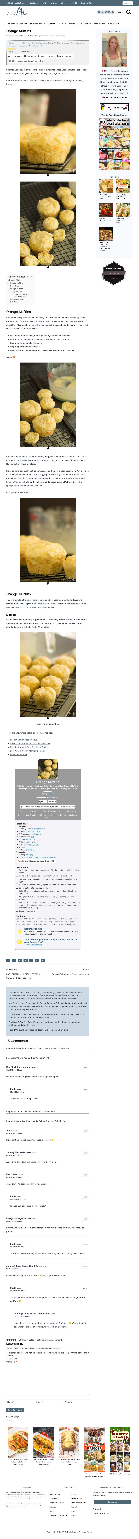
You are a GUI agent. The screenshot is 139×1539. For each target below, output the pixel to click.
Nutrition (17, 302)
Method (16, 286)
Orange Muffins (15, 280)
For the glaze (21, 296)
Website (68, 1402)
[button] (8, 49)
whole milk (30, 839)
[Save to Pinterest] (8, 960)
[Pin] (48, 176)
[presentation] (106, 186)
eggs (23, 847)
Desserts (73, 23)
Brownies (74, 1507)
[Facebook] (99, 12)
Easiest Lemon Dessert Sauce (24, 740)
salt (32, 837)
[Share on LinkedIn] (43, 960)
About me (53, 1498)
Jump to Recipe (16, 56)
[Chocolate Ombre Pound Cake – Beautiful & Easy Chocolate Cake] (69, 1442)
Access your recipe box (58, 1515)
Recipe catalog (54, 1494)
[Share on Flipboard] (37, 960)
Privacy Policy (85, 1532)
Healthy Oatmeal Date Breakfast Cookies (29, 747)
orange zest (34, 844)
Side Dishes (113, 23)
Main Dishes (99, 23)
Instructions (18, 299)
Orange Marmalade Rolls (68, 478)
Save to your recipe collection (36, 807)
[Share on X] (20, 960)
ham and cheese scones (40, 80)
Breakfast (52, 1507)
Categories (98, 1509)
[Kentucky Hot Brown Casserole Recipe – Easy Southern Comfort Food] (43, 1442)
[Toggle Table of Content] (31, 276)
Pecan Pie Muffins (18, 754)
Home (10, 3)
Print (44, 801)
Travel (51, 1511)
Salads (73, 1515)
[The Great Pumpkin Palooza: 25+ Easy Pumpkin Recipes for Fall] (94, 1449)
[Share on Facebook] (14, 960)
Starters (52, 23)
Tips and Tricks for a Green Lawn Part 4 (70, 972)
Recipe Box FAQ (35, 945)
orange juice (31, 850)
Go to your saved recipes (64, 807)
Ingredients (17, 292)
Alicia (9, 1130)
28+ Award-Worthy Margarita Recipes (28, 751)
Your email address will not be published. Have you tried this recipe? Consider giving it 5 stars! (47, 1354)
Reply (85, 1068)
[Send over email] (26, 960)
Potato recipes (76, 1498)
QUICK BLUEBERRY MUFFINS (33, 607)
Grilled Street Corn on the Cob (121, 220)
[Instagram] (106, 12)
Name (10, 1402)
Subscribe (128, 3)
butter (28, 842)
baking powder (37, 834)
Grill (73, 1511)
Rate (54, 801)
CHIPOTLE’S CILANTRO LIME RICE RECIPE (30, 743)
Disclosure (26, 1487)
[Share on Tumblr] (31, 960)
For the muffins (21, 294)
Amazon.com (40, 1496)
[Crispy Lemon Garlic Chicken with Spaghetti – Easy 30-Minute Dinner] (18, 1442)
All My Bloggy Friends (57, 1327)
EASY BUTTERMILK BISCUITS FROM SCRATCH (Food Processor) (23, 974)
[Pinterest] (109, 12)
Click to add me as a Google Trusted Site (27, 61)
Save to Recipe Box (47, 56)
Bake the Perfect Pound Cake (105, 196)
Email (39, 1402)
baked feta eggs (64, 80)
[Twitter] (102, 12)
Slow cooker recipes (78, 1502)
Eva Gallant (12, 1174)
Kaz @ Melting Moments (19, 1067)
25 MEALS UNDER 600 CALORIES (121, 196)
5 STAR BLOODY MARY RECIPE (106, 220)
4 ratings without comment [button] (48, 1340)
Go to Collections (65, 56)
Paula (51, 794)
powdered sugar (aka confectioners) (40, 857)
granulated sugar (33, 831)
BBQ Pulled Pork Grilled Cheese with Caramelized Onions (105, 246)
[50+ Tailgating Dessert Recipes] (120, 1449)
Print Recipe (31, 56)
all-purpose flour (38, 829)
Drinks (62, 23)
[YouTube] (112, 12)
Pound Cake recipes (56, 1502)
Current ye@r (13, 1416)
